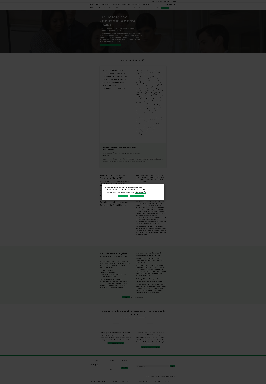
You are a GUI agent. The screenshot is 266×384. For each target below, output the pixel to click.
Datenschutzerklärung (140, 192)
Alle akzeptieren (123, 196)
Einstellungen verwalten (136, 196)
